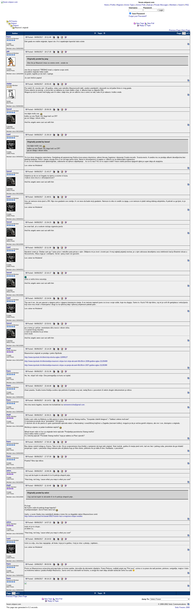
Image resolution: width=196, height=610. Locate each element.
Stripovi (14, 23)
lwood (9, 109)
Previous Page (174, 30)
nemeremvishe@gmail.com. (74, 405)
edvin (9, 471)
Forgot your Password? (138, 16)
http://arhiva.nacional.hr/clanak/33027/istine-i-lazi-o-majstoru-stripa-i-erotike (53, 516)
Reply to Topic (145, 25)
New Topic (140, 23)
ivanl (9, 134)
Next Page (186, 30)
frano (9, 37)
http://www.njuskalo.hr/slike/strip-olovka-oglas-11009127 (46, 357)
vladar (9, 84)
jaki (8, 51)
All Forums (13, 21)
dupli (9, 349)
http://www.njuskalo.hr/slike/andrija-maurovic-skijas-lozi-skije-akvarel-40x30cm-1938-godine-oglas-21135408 (66, 361)
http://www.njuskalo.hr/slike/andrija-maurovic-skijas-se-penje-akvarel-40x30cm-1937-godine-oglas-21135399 (66, 365)
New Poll (150, 23)
